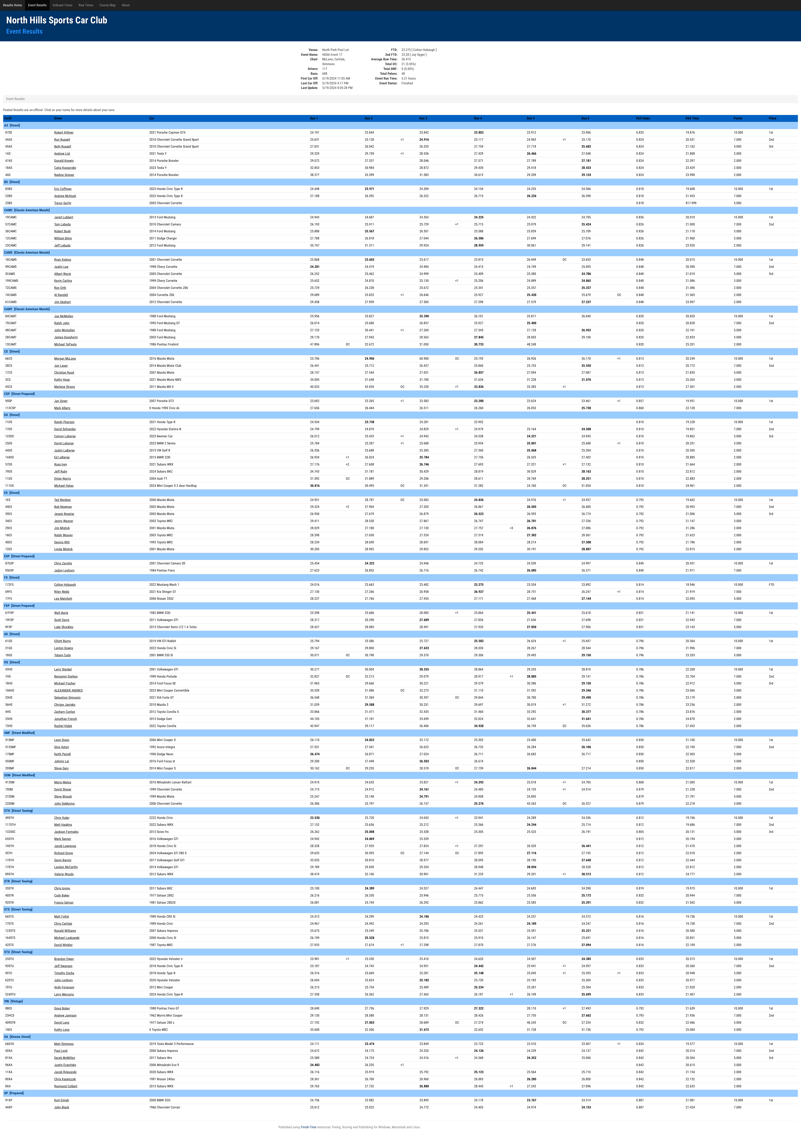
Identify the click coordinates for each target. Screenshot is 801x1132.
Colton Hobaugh (65, 585)
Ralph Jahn (61, 323)
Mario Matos (62, 782)
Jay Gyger (61, 401)
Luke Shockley (63, 627)
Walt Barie (61, 613)
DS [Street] (12, 415)
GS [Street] (12, 634)
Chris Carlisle (63, 924)
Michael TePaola (65, 344)
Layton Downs (63, 648)
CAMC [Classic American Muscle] (27, 210)
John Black (61, 1107)
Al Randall (61, 295)
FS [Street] (11, 577)
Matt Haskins (63, 825)
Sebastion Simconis (67, 697)
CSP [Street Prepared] (19, 394)
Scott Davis (61, 620)
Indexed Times (62, 5)
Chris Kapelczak (65, 1079)
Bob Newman (63, 507)
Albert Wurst (62, 274)
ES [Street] (11, 493)
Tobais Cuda (62, 655)
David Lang (61, 1022)
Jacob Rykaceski (65, 1072)
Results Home (12, 5)
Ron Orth (60, 288)
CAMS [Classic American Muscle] (27, 252)
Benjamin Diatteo (66, 676)
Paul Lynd (60, 1051)
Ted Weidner (62, 500)
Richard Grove (63, 853)
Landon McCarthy (66, 867)
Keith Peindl (62, 754)
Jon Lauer (61, 366)
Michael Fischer (65, 683)
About (126, 5)
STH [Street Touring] (18, 811)
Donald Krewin (64, 161)
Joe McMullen (63, 316)
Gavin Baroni (62, 860)
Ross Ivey (60, 464)
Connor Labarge (65, 436)
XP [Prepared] (14, 1093)
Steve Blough (63, 796)
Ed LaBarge (62, 457)
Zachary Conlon (64, 712)
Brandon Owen (64, 959)
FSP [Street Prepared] (19, 606)
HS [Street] (12, 662)
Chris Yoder (61, 818)
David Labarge (64, 443)
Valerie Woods (64, 874)
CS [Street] (12, 351)
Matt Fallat (61, 916)
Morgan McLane (65, 358)
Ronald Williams (65, 931)
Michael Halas (63, 486)
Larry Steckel (63, 669)
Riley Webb (61, 592)
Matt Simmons (64, 1044)
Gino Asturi (61, 747)
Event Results (37, 5)
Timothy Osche (64, 973)
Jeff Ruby (60, 471)
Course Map (107, 5)
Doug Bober (62, 1008)
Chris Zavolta (63, 563)
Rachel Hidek (63, 726)
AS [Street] (12, 125)
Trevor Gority (62, 203)
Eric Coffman (63, 189)
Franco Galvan (63, 902)
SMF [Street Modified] (19, 733)
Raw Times (86, 5)
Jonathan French (65, 719)
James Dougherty (66, 337)
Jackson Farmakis (66, 832)
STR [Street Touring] (18, 881)
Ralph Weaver (63, 535)
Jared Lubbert (63, 217)
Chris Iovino (62, 888)
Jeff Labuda (62, 245)
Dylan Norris (62, 479)
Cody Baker (61, 895)
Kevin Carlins (63, 281)
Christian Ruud (64, 372)
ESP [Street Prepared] (19, 556)
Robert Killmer (64, 132)
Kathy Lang (61, 1030)
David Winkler (63, 945)
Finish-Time (308, 1127)
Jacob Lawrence (65, 846)
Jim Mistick (62, 528)
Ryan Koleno (62, 260)
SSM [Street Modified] (19, 775)
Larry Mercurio (64, 994)
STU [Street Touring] (18, 952)
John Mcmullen (64, 330)
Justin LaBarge (64, 450)
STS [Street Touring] (18, 909)
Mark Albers (62, 408)
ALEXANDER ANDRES (68, 690)
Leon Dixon (61, 740)
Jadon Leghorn (64, 570)
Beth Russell (62, 146)
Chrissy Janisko (64, 705)
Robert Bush (62, 231)
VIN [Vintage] (13, 1001)
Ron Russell (62, 140)
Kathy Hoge (62, 380)
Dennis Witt (62, 542)
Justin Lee (61, 267)
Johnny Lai (61, 761)
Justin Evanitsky (65, 1065)
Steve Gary (61, 768)
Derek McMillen (64, 1058)
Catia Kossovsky (65, 168)
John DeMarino (64, 804)
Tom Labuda (62, 224)
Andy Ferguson (64, 987)
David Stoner (62, 789)
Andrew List (62, 154)
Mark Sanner (62, 839)
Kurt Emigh (61, 1100)
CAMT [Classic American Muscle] (27, 309)
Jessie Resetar (64, 514)
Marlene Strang (64, 387)
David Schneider (65, 429)
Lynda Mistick (63, 549)
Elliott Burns (62, 641)
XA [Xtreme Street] (17, 1037)
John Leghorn (63, 980)
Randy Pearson (64, 422)
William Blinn (63, 238)
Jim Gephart (62, 302)
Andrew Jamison (65, 1015)
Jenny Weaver (63, 521)
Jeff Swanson (63, 966)
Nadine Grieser (64, 175)
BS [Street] (12, 182)
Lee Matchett (63, 599)
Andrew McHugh (65, 196)
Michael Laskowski (66, 938)
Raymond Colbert (65, 1086)
